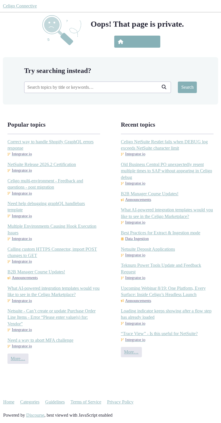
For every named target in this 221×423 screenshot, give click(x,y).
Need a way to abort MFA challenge (40, 340)
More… (18, 358)
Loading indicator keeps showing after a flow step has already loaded (166, 314)
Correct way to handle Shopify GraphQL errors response (50, 144)
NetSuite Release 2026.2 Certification (41, 164)
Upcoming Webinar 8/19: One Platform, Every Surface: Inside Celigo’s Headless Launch (163, 291)
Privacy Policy (120, 401)
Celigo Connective (20, 5)
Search (187, 87)
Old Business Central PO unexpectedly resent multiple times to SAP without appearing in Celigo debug (166, 171)
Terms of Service (86, 401)
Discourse (35, 415)
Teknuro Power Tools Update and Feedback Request (161, 268)
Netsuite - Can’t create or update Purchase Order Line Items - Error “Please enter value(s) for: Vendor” (51, 317)
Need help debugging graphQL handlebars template (46, 206)
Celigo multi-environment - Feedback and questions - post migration (45, 184)
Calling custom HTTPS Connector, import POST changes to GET (52, 252)
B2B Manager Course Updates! (36, 271)
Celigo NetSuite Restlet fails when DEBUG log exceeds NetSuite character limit (164, 144)
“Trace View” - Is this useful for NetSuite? (159, 333)
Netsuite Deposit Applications (148, 249)
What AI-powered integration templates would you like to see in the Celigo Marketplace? (53, 291)
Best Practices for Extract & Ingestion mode (160, 232)
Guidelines (55, 401)
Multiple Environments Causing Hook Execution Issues (51, 229)
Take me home (141, 42)
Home (8, 401)
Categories (29, 401)
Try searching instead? (57, 70)
